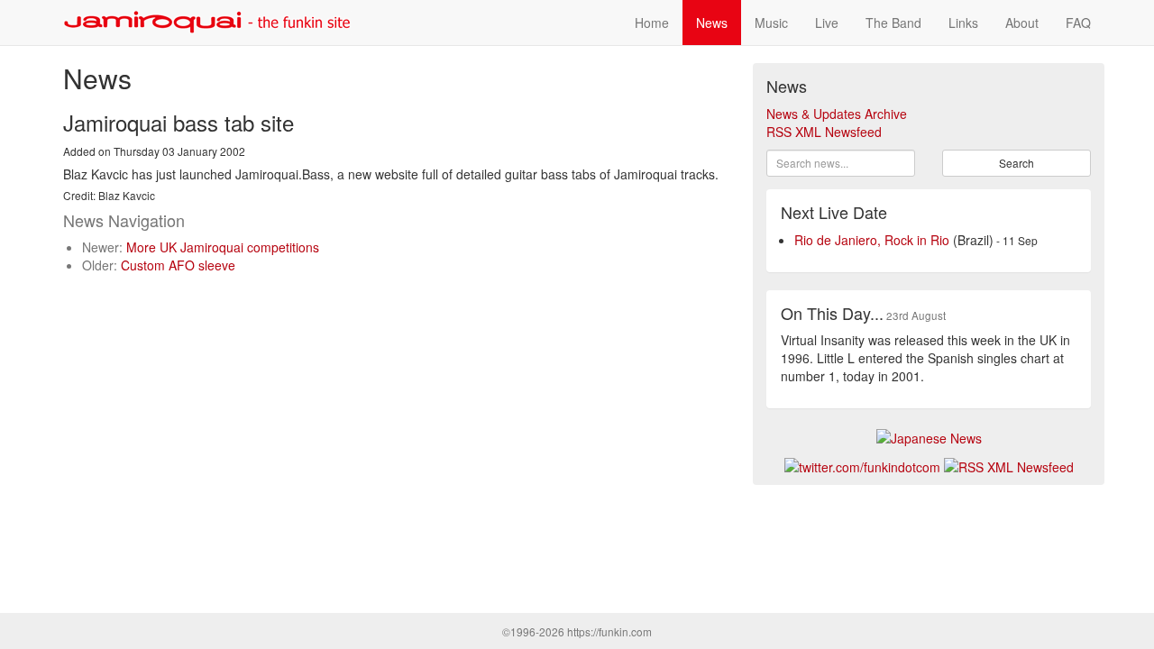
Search (1016, 162)
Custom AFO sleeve (178, 265)
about (1022, 23)
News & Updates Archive (836, 114)
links (963, 23)
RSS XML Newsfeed (824, 132)
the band (893, 23)
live (826, 23)
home (652, 23)
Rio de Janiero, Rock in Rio (871, 240)
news (712, 23)
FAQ (1078, 23)
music (771, 23)
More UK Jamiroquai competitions (222, 247)
